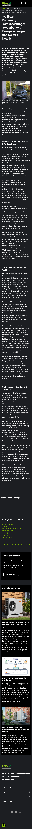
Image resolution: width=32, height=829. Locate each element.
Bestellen (6, 787)
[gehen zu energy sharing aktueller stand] (16, 666)
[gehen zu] (22, 3)
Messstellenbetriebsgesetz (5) (12, 528)
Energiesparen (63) (8, 524)
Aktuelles (6, 797)
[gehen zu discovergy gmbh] (12, 812)
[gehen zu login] (26, 3)
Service (5, 792)
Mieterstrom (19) (7, 531)
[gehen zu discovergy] (16, 812)
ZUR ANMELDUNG (11, 574)
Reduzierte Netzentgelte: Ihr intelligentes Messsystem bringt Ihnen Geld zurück (15, 729)
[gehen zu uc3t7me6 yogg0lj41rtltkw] (20, 812)
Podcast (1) (5, 533)
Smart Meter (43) (7, 537)
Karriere (6, 801)
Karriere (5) (5, 526)
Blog (3, 8)
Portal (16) (5, 535)
